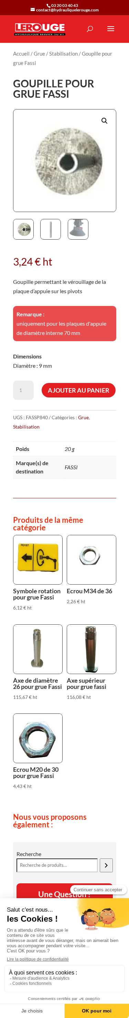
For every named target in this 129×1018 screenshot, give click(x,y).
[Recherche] (106, 865)
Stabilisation (63, 53)
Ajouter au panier (78, 390)
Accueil (21, 53)
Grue (39, 53)
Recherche (29, 854)
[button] (104, 121)
